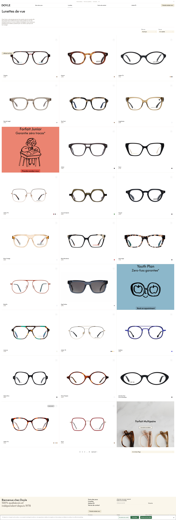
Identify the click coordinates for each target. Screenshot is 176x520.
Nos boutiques (79, 1)
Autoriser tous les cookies (146, 517)
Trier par (160, 29)
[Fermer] (173, 517)
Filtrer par (143, 29)
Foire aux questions (87, 1)
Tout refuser (134, 517)
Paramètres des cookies (123, 517)
